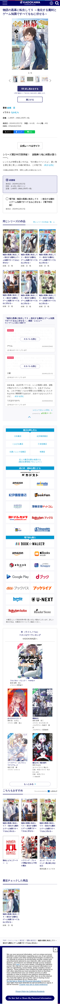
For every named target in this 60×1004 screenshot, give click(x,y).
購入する (30, 100)
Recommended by (40, 791)
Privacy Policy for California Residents (30, 991)
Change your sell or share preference (33, 984)
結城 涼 (11, 108)
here (18, 964)
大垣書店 (17, 436)
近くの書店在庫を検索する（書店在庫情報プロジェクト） (30, 461)
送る (30, 132)
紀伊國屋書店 (42, 436)
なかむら (15, 112)
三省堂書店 (42, 444)
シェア (20, 132)
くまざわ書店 (17, 444)
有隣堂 (42, 452)
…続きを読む (48, 165)
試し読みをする (32, 89)
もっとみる (29, 784)
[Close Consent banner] (55, 949)
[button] (50, 80)
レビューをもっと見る (41, 410)
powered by (36, 413)
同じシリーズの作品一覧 (42, 222)
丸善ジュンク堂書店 (17, 452)
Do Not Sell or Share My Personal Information (24, 981)
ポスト (9, 132)
